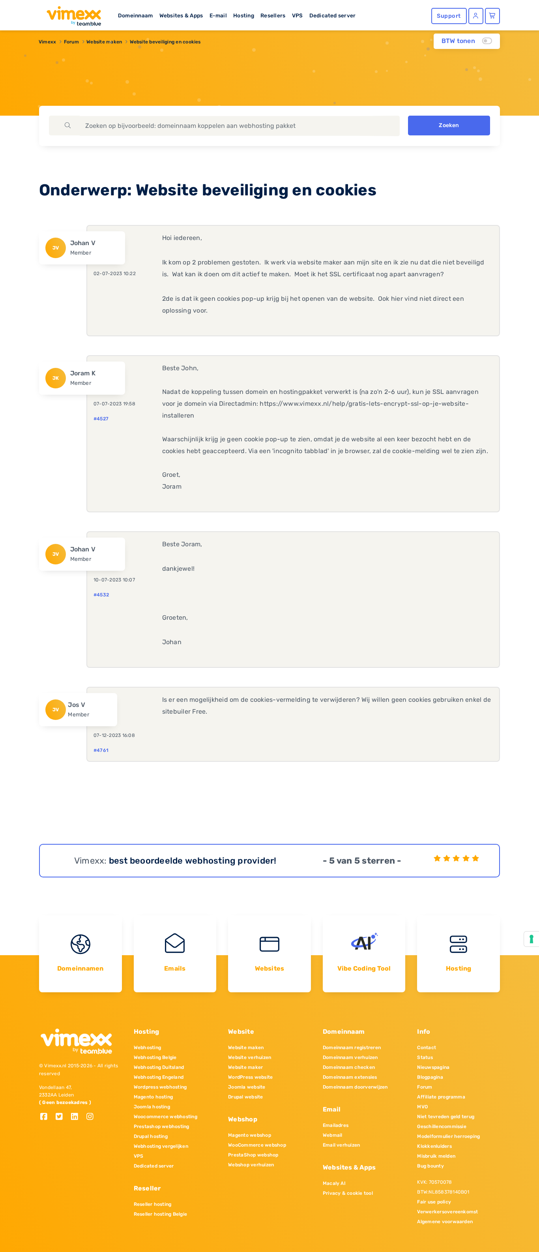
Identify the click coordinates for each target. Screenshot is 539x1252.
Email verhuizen (341, 1145)
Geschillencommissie (441, 1126)
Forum (71, 42)
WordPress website (250, 1077)
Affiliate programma (441, 1097)
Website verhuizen (249, 1057)
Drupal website (245, 1097)
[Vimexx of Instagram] (92, 1117)
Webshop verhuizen (251, 1165)
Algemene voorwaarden (445, 1221)
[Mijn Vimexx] (475, 16)
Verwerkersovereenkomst (447, 1212)
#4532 (101, 595)
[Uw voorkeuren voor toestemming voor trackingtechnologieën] (531, 939)
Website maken (104, 42)
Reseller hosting (153, 1204)
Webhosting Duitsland (159, 1067)
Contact (426, 1047)
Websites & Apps (181, 15)
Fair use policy (434, 1202)
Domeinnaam (135, 15)
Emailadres (335, 1125)
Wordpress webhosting (160, 1087)
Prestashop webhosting (161, 1126)
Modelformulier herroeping (448, 1136)
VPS (297, 15)
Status (424, 1057)
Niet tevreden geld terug (445, 1116)
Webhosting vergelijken (161, 1146)
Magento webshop (249, 1135)
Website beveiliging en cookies (165, 42)
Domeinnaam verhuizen (350, 1057)
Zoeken (449, 125)
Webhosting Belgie (155, 1057)
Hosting (243, 15)
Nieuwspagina (433, 1067)
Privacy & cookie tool (348, 1193)
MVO (422, 1107)
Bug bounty (430, 1166)
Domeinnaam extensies (350, 1077)
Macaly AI (334, 1183)
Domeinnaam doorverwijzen (355, 1087)
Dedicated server (332, 15)
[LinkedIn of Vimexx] (77, 1117)
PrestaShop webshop (253, 1155)
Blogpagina (430, 1077)
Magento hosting (153, 1097)
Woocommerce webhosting (165, 1116)
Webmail (332, 1135)
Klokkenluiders (434, 1146)
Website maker (245, 1067)
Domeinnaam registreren (352, 1047)
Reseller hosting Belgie (160, 1214)
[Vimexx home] (71, 13)
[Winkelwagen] (492, 16)
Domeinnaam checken (349, 1067)
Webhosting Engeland (159, 1077)
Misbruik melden (436, 1156)
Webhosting (147, 1047)
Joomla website (246, 1087)
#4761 (101, 750)
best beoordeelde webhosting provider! (193, 860)
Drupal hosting (151, 1136)
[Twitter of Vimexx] (62, 1117)
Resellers (272, 15)
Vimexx (47, 42)
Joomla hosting (152, 1107)
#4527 (101, 419)
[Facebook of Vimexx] (46, 1117)
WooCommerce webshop (257, 1145)
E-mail (218, 15)
